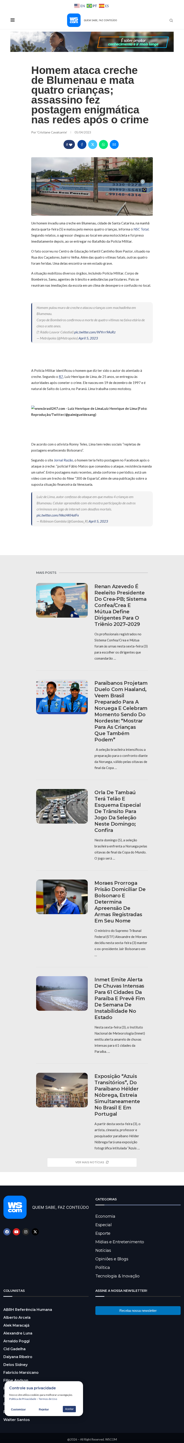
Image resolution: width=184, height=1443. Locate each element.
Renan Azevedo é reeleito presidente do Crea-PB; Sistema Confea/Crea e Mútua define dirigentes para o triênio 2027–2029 (120, 605)
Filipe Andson (15, 1380)
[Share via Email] (114, 144)
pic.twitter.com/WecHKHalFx (58, 515)
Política (102, 1267)
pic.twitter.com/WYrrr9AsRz (95, 332)
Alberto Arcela (17, 1317)
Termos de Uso (48, 1399)
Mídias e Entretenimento (119, 1241)
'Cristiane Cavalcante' (52, 132)
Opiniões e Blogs (111, 1259)
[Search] (171, 20)
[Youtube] (16, 1231)
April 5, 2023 (88, 338)
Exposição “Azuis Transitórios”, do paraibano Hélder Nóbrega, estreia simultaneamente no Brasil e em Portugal (117, 1095)
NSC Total (141, 229)
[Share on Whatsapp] (103, 144)
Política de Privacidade (22, 1399)
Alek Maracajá (16, 1325)
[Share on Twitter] (92, 144)
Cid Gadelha (14, 1349)
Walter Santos (16, 1420)
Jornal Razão (63, 460)
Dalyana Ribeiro (17, 1357)
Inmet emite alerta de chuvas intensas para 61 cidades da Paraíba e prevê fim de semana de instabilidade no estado (119, 998)
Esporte (102, 1233)
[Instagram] (25, 1231)
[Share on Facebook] (81, 144)
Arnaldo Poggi (16, 1341)
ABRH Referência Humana (27, 1310)
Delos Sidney (15, 1365)
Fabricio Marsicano (21, 1372)
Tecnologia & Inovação (117, 1276)
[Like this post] (70, 144)
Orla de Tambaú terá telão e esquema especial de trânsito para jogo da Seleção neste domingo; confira (117, 811)
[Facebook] (7, 1231)
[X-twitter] (35, 1231)
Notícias (103, 1250)
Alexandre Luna (17, 1333)
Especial (103, 1224)
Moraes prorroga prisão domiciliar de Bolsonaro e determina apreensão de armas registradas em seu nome (119, 902)
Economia (105, 1216)
